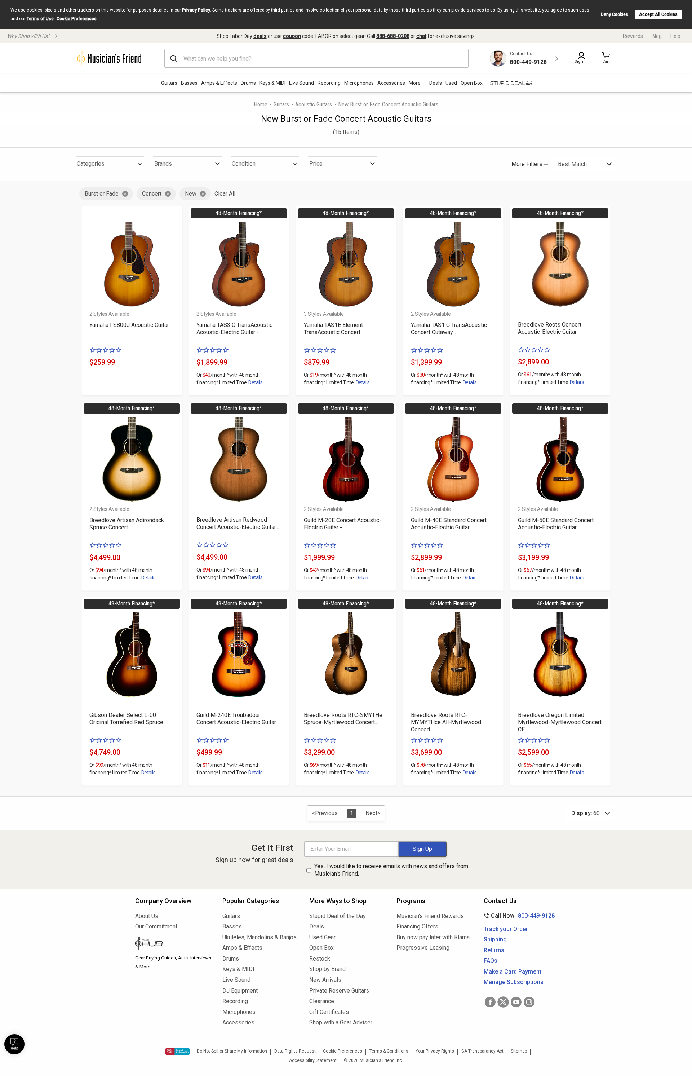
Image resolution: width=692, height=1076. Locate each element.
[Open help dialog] (14, 1044)
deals (260, 36)
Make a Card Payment (512, 971)
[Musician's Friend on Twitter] (503, 1002)
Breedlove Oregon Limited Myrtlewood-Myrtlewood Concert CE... (560, 722)
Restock (319, 958)
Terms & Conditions (388, 1051)
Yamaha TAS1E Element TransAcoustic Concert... (334, 329)
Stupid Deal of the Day (337, 916)
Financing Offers (417, 926)
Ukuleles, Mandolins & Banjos (259, 937)
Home (260, 104)
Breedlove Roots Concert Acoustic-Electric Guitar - (549, 328)
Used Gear (322, 937)
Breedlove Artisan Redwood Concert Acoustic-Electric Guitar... (237, 523)
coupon (292, 36)
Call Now (518, 915)
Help (675, 36)
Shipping (495, 939)
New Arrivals (325, 979)
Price (316, 163)
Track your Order (506, 929)
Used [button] (451, 83)
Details (255, 382)
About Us (146, 916)
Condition (244, 163)
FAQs (490, 960)
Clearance (321, 1001)
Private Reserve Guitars (339, 990)
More (415, 83)
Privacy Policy (196, 10)
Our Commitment (156, 926)
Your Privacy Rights (435, 1051)
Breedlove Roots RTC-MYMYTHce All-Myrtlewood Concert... (446, 722)
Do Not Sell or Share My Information (232, 1051)
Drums (248, 83)
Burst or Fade (102, 193)
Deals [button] (435, 83)
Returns (494, 950)
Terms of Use (40, 18)
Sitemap (519, 1051)
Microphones (359, 83)
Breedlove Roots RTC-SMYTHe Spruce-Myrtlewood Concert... (343, 719)
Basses (189, 83)
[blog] (173, 944)
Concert (151, 193)
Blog (657, 36)
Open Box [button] (472, 83)
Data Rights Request (295, 1051)
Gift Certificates (329, 1012)
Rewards (633, 36)
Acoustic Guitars (313, 104)
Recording (329, 83)
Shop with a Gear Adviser (340, 1022)
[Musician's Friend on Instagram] (529, 1002)
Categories (91, 163)
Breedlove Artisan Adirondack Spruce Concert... (126, 524)
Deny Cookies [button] (614, 14)
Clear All (224, 193)
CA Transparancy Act (482, 1051)
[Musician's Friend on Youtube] (516, 1002)
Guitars (169, 83)
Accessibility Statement (313, 1060)
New (190, 193)
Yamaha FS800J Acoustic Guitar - (131, 325)
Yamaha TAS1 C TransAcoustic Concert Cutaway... (449, 329)
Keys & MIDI (272, 83)
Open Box (321, 947)
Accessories (391, 83)
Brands (163, 163)
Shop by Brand (327, 969)
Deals (316, 926)
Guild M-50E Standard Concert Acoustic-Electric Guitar (556, 524)
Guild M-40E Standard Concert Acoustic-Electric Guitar (449, 524)
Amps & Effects (219, 83)
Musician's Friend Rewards (430, 916)
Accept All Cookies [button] (658, 14)
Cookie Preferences (77, 18)
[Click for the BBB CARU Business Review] (177, 1051)
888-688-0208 (392, 36)
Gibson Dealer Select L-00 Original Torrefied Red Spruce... (128, 719)
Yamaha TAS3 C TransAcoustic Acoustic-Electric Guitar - (234, 329)
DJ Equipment (240, 990)
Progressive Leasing (422, 947)
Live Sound (301, 83)
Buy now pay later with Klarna (433, 937)
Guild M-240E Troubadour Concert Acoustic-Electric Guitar (236, 719)
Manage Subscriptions (514, 982)
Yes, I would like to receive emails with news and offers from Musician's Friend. (391, 870)
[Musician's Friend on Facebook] (490, 1002)
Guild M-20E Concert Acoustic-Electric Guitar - (342, 524)
